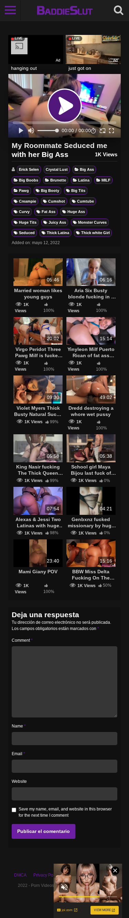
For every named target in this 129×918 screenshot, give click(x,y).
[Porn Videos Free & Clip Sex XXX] (64, 10)
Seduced (27, 233)
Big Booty (50, 190)
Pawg (24, 190)
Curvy (24, 212)
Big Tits (78, 190)
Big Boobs (28, 180)
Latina (83, 180)
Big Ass (87, 169)
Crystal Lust (57, 169)
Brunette (58, 180)
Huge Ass (76, 212)
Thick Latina (58, 233)
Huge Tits (27, 222)
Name (19, 726)
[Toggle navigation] (10, 10)
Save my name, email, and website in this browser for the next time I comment (65, 812)
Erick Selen (29, 169)
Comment (22, 640)
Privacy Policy (46, 875)
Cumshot (56, 201)
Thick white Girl (95, 233)
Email (18, 753)
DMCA (20, 875)
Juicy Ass (57, 222)
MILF (105, 180)
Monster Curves (92, 222)
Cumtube (85, 201)
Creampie (27, 201)
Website (19, 781)
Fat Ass (48, 212)
